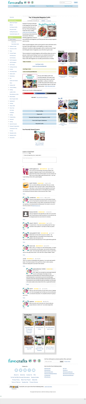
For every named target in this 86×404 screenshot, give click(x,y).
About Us (16, 375)
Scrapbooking (12, 117)
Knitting (11, 89)
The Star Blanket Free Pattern (73, 111)
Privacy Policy (16, 379)
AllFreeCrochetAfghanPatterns (50, 373)
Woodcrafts (12, 137)
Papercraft (39, 114)
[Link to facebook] (16, 370)
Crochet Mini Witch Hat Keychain (62, 111)
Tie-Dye (11, 130)
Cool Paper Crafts (39, 64)
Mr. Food (65, 368)
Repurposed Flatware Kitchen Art (63, 77)
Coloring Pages (13, 53)
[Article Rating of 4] (44, 20)
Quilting (11, 114)
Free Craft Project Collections (39, 120)
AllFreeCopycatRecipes (68, 371)
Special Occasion (13, 124)
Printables (12, 112)
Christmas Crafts (13, 48)
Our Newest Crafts (13, 27)
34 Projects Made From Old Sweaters (39, 348)
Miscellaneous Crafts (14, 94)
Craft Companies (13, 60)
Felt (10, 78)
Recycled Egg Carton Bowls (73, 77)
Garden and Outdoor (14, 80)
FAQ (34, 375)
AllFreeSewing (47, 377)
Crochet (11, 69)
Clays (11, 51)
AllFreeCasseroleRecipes (68, 375)
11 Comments (48, 20)
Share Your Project (13, 22)
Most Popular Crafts (14, 98)
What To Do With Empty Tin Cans (73, 64)
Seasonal (12, 119)
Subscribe (12, 17)
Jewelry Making (13, 87)
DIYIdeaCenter (47, 375)
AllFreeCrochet (47, 368)
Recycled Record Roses (42, 97)
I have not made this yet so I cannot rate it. (32, 155)
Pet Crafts (12, 110)
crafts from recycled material (29, 32)
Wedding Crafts (13, 135)
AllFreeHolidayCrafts (48, 371)
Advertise (22, 375)
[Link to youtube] (33, 370)
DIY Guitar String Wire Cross (50, 328)
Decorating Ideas (13, 71)
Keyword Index (35, 377)
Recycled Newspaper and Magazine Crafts (39, 117)
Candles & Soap (13, 46)
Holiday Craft (12, 85)
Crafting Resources (14, 31)
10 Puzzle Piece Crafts (39, 328)
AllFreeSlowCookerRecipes (68, 373)
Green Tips (13, 41)
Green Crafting (13, 39)
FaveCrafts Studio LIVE (14, 34)
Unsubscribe (25, 382)
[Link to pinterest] (25, 370)
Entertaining (12, 76)
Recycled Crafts (13, 29)
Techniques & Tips (13, 128)
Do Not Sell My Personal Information (20, 377)
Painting (11, 103)
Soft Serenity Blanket (73, 123)
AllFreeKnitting (47, 370)
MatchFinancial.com (36, 205)
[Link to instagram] (29, 370)
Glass (11, 82)
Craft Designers (13, 62)
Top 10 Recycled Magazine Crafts (39, 143)
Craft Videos (12, 64)
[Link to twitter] (20, 370)
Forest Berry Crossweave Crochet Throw (63, 124)
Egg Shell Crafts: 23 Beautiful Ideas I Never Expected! (29, 330)
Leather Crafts (13, 92)
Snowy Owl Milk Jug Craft (29, 348)
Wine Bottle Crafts (15, 44)
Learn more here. (48, 386)
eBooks (11, 24)
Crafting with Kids (13, 67)
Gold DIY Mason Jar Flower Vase (50, 348)
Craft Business (13, 55)
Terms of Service (16, 382)
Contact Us (29, 375)
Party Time (12, 108)
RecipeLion (65, 370)
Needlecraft (12, 101)
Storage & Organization (14, 126)
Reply (24, 179)
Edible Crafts (12, 73)
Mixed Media (12, 96)
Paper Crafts (12, 105)
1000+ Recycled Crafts (50, 86)
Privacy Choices (34, 382)
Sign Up (61, 361)
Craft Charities (13, 57)
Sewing (11, 121)
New (59, 98)
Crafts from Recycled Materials (39, 66)
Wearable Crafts (13, 133)
